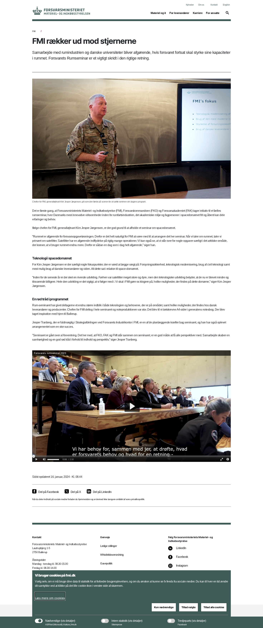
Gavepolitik (106, 563)
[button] (227, 14)
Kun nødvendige (164, 607)
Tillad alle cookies (213, 607)
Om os (201, 5)
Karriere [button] (198, 12)
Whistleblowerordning (112, 554)
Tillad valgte (188, 607)
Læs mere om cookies (50, 598)
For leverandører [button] (179, 12)
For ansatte (212, 12)
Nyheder (190, 5)
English (226, 5)
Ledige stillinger (108, 545)
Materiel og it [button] (158, 12)
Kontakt (214, 5)
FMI (33, 31)
